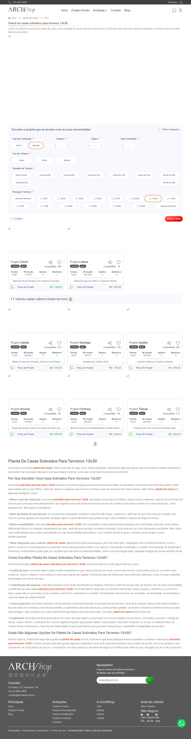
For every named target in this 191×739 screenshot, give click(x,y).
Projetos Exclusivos (61, 718)
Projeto (19, 262)
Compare (57, 722)
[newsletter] (150, 680)
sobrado (36, 145)
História (100, 710)
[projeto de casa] (36, 243)
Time (99, 706)
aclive (44, 160)
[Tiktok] (38, 675)
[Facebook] (16, 675)
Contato (116, 10)
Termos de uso (58, 730)
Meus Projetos (148, 706)
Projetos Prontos (16, 710)
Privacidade (14, 730)
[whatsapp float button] (181, 723)
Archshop (99, 10)
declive (67, 160)
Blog (127, 10)
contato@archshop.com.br (21, 695)
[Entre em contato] (174, 10)
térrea (19, 145)
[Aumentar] (67, 145)
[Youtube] (27, 675)
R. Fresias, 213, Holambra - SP (23, 687)
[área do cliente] (180, 10)
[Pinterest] (44, 675)
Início (64, 10)
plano (21, 160)
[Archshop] (21, 10)
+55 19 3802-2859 (17, 691)
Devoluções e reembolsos (35, 730)
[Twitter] (33, 675)
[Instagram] (10, 675)
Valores (100, 714)
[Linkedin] (21, 675)
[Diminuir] (55, 145)
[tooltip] (33, 139)
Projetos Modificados (62, 714)
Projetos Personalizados (64, 710)
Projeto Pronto (80, 10)
